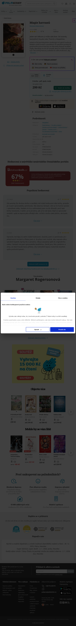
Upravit (36, 329)
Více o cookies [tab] (63, 298)
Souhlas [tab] (13, 298)
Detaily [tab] (38, 298)
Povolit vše (62, 329)
